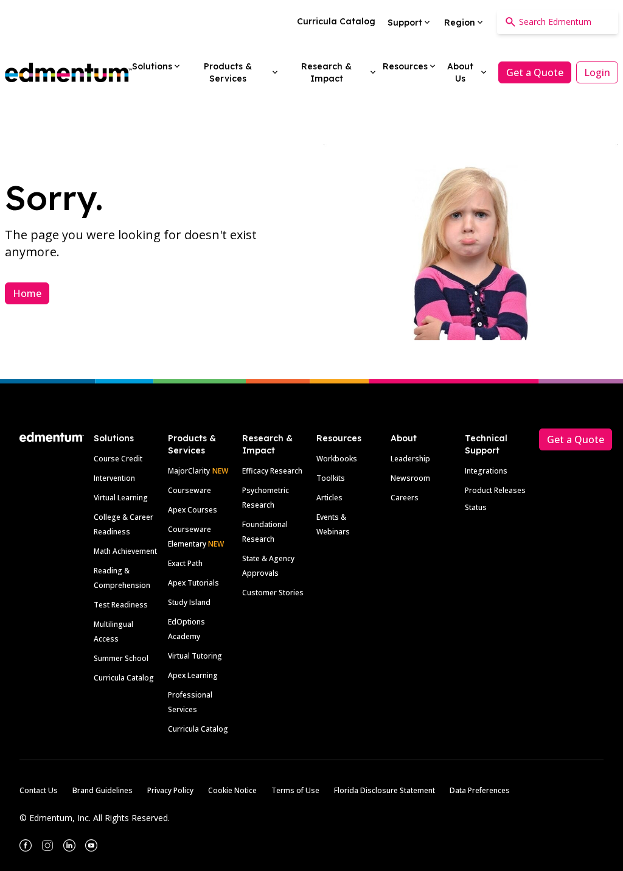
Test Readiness (121, 605)
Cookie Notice (232, 790)
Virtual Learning (121, 497)
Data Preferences (480, 790)
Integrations (486, 471)
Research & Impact (267, 444)
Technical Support (486, 444)
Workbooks (336, 458)
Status (476, 507)
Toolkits (330, 478)
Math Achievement (125, 551)
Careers (405, 497)
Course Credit (118, 458)
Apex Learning (193, 675)
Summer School (121, 658)
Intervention (114, 478)
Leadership (410, 458)
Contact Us (38, 790)
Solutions (114, 438)
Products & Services (192, 444)
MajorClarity (189, 471)
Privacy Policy (170, 790)
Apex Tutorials (193, 583)
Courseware (189, 490)
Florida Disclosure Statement (384, 790)
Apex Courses (192, 510)
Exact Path (185, 563)
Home (27, 293)
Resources (338, 438)
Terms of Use (295, 790)
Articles (329, 497)
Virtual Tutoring (195, 656)
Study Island (189, 602)
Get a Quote (534, 72)
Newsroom (410, 478)
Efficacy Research (272, 471)
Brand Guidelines (102, 790)
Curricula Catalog (124, 678)
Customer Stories (273, 592)
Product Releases (495, 490)
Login (597, 72)
